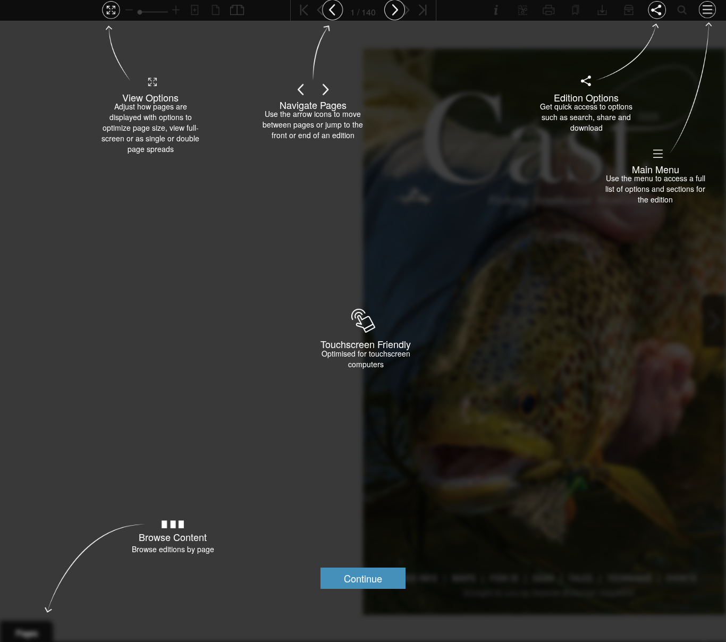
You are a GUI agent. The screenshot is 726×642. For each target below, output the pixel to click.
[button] (363, 578)
